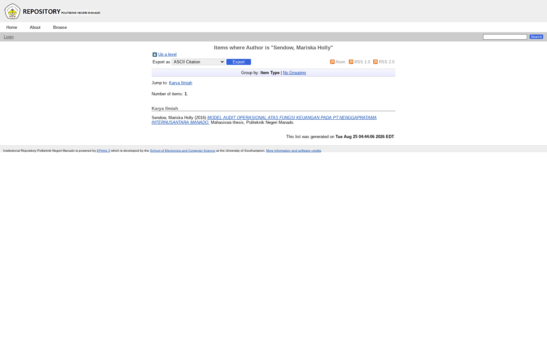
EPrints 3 (103, 150)
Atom (340, 62)
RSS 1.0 (362, 62)
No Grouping (294, 72)
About (35, 27)
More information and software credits (293, 150)
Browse (60, 27)
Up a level (167, 54)
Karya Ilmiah (180, 82)
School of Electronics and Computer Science (182, 150)
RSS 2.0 (386, 62)
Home (11, 27)
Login (9, 37)
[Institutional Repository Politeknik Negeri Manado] (53, 20)
